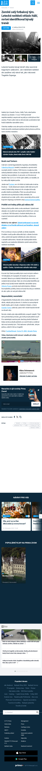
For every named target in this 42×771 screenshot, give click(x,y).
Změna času (20, 688)
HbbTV (6, 730)
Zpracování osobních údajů (27, 734)
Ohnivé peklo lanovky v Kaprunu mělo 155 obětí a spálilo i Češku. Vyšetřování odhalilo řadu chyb (20, 266)
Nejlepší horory (33, 685)
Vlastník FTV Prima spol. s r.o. (11, 742)
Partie (27, 688)
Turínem (12, 184)
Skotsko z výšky (8, 576)
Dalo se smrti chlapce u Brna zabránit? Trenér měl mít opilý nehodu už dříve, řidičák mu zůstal (21, 642)
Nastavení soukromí (26, 746)
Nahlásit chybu (8, 746)
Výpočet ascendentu (29, 700)
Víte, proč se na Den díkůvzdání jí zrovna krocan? (14, 522)
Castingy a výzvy (25, 727)
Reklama (6, 727)
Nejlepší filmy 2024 (20, 685)
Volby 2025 (34, 694)
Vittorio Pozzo (6, 286)
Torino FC (20, 331)
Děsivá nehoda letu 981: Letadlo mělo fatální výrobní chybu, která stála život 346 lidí (19, 153)
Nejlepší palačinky (28, 703)
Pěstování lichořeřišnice (13, 700)
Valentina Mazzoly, (7, 167)
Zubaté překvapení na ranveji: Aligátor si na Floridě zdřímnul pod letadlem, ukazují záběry (20, 225)
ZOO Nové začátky (27, 691)
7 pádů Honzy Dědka (22, 694)
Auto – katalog (9, 694)
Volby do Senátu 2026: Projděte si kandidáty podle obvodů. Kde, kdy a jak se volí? (21, 661)
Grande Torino (6, 308)
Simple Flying (32, 331)
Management (24, 721)
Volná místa (7, 724)
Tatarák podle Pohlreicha (22, 697)
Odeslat (36, 404)
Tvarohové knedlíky (14, 703)
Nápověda (24, 738)
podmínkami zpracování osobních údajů (29, 409)
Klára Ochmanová (17, 29)
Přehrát (6, 573)
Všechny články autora (28, 376)
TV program (11, 688)
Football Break (11, 331)
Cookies (6, 738)
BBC (25, 331)
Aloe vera (35, 697)
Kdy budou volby (14, 691)
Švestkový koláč (21, 706)
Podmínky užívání (9, 733)
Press (22, 724)
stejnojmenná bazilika (32, 200)
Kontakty (23, 730)
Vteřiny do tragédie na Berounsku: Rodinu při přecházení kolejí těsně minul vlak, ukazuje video (20, 652)
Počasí (33, 688)
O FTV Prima (7, 721)
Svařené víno (8, 697)
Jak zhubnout (8, 685)
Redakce (23, 741)
